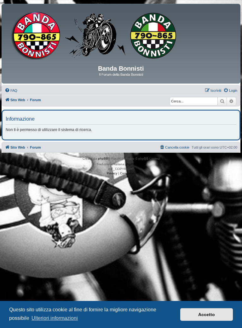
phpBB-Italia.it (135, 164)
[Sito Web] (121, 36)
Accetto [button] (206, 314)
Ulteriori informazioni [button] (55, 318)
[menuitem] (11, 90)
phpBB (103, 158)
